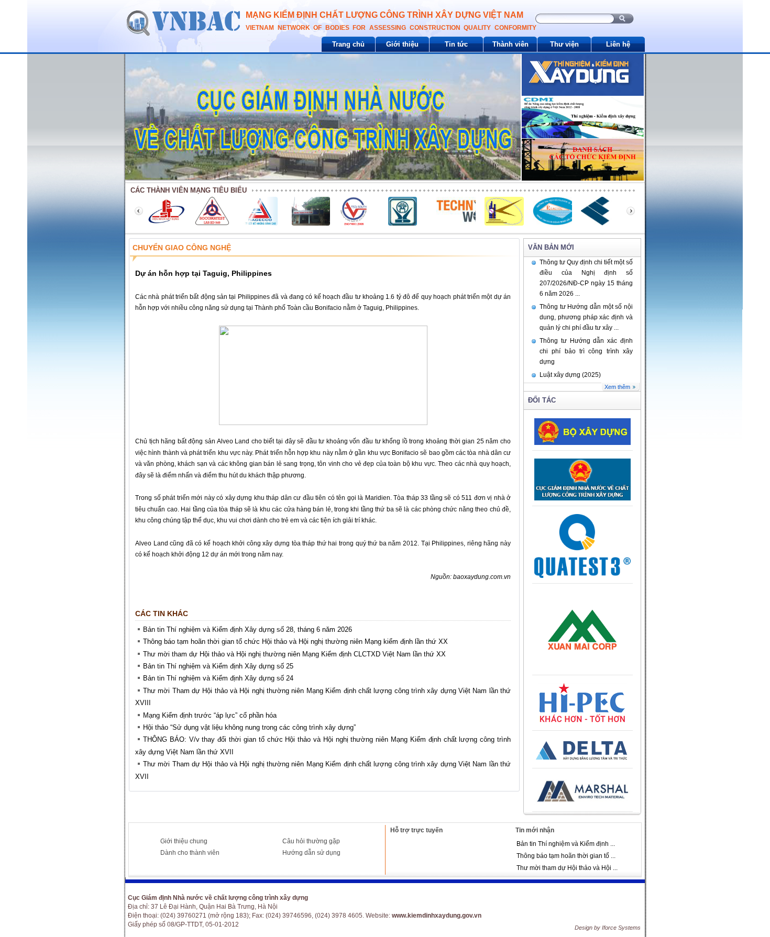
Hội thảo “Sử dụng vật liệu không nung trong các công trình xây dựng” (249, 727)
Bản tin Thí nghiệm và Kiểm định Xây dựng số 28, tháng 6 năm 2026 (247, 629)
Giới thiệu (402, 44)
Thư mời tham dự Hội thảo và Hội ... (567, 868)
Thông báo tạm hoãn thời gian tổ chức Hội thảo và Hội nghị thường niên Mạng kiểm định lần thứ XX (295, 641)
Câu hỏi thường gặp (311, 841)
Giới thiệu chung (183, 841)
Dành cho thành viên (189, 852)
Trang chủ (348, 44)
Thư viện (564, 44)
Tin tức (456, 44)
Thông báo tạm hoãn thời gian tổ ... (565, 856)
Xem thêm (617, 387)
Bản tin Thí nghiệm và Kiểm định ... (565, 843)
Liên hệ (618, 44)
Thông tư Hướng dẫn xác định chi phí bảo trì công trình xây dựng (586, 351)
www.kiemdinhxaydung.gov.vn (436, 915)
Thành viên (510, 44)
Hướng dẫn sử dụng (311, 852)
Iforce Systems (621, 927)
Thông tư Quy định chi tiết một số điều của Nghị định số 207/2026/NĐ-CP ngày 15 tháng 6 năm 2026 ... (586, 278)
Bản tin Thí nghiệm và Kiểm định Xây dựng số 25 (218, 666)
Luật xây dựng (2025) (570, 374)
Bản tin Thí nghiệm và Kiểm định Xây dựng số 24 (218, 678)
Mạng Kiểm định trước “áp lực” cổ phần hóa (210, 715)
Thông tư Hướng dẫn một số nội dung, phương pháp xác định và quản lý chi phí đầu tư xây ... (586, 317)
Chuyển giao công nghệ (182, 247)
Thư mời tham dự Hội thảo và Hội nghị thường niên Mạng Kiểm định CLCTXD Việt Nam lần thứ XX (294, 654)
